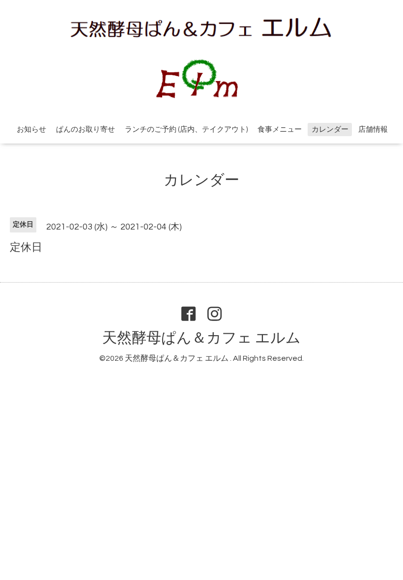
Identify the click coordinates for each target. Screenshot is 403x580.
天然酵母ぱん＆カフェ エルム (201, 338)
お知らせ (31, 129)
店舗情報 (373, 129)
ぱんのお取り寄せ (85, 129)
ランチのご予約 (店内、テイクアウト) (186, 129)
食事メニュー (280, 129)
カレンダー (330, 129)
